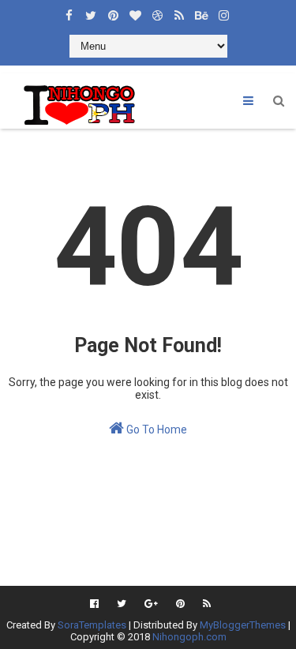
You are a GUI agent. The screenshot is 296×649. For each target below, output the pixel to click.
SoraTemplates (92, 625)
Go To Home (155, 429)
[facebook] (69, 12)
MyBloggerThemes (243, 625)
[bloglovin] (135, 12)
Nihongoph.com (189, 637)
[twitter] (91, 12)
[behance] (201, 12)
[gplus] (151, 604)
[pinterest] (113, 12)
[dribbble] (157, 12)
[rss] (179, 12)
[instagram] (223, 12)
